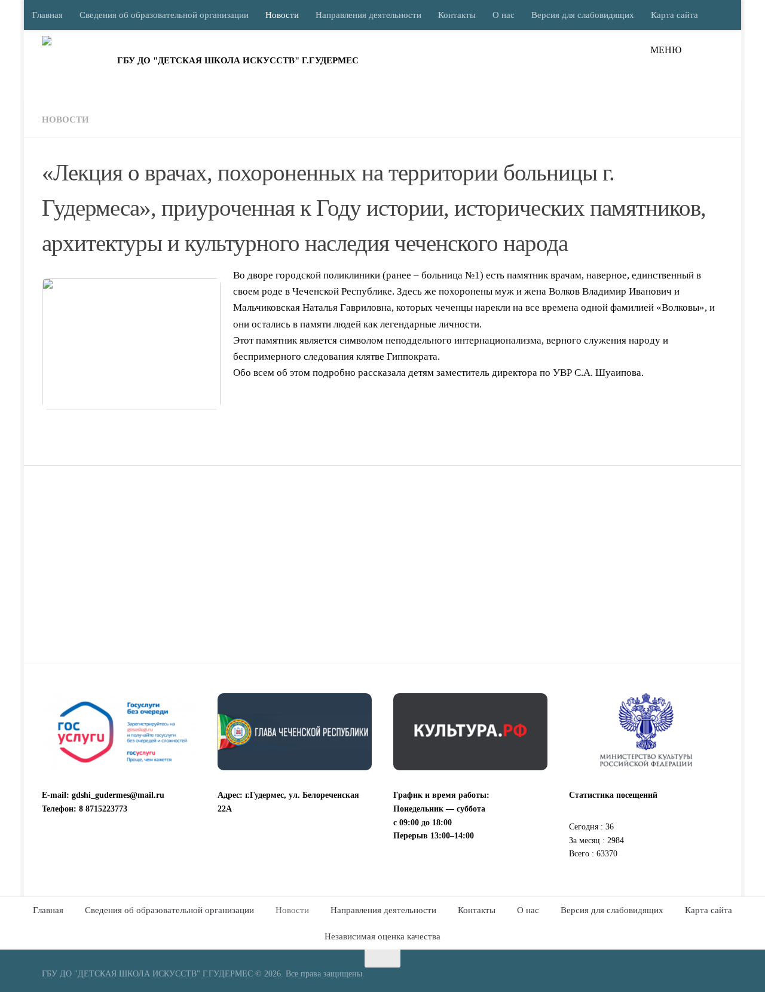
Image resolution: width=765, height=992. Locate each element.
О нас (503, 15)
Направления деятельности (368, 15)
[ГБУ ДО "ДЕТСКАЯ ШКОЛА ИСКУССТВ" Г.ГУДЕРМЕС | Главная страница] (76, 66)
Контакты (457, 15)
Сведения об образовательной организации (164, 15)
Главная (47, 15)
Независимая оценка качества (382, 936)
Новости (282, 15)
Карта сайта (674, 15)
